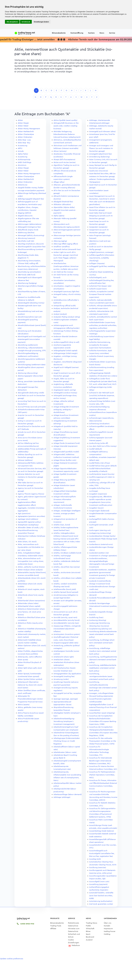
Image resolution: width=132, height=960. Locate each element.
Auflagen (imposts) (97, 263)
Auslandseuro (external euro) (101, 544)
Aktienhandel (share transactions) (31, 600)
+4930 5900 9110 (26, 924)
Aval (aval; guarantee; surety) (101, 904)
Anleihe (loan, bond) (62, 525)
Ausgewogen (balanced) (99, 511)
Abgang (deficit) (24, 213)
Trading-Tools (55, 926)
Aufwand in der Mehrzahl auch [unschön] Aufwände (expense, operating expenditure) (102, 395)
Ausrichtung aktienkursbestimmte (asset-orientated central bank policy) (103, 634)
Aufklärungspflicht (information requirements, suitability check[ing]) (101, 258)
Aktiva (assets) (23, 704)
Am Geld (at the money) (63, 272)
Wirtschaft (90, 928)
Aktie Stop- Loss (24, 140)
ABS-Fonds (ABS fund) (26, 275)
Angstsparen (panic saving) (65, 390)
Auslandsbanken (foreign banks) (102, 536)
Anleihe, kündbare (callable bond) (67, 553)
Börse (88, 931)
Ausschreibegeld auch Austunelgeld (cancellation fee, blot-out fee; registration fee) (101, 853)
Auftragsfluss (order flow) (99, 379)
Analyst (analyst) (60, 314)
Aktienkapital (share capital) (29, 606)
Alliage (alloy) (59, 182)
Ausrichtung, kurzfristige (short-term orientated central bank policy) (102, 642)
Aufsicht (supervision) (98, 289)
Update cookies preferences (11, 958)
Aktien (20, 120)
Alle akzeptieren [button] (12, 22)
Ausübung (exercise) (97, 867)
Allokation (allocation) (62, 204)
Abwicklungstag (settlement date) (31, 364)
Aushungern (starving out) (100, 530)
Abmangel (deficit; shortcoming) (31, 235)
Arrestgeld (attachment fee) (100, 154)
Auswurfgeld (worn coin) (99, 881)
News (102, 33)
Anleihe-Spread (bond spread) (66, 592)
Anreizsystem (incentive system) (67, 634)
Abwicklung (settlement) (28, 345)
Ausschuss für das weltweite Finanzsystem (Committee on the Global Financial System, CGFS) (102, 741)
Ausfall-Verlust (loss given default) (103, 466)
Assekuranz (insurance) (98, 171)
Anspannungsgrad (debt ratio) (66, 643)
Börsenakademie (59, 33)
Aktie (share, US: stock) (27, 541)
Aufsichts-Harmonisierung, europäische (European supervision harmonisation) (100, 345)
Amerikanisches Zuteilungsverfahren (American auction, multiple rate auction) (66, 266)
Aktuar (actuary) (60, 151)
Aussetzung (22, 145)
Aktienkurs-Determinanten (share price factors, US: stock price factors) (31, 611)
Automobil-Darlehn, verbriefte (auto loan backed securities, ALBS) (101, 895)
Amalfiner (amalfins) (62, 246)
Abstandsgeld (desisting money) (31, 303)
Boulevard (90, 937)
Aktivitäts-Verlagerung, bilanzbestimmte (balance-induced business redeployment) (67, 134)
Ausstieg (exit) (95, 859)
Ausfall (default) (95, 449)
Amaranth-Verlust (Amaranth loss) (67, 249)
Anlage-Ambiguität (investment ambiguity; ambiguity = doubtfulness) (66, 409)
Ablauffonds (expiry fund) (28, 230)
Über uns (107, 923)
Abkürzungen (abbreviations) (29, 224)
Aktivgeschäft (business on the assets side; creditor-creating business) (66, 125)
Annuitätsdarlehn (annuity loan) (66, 623)
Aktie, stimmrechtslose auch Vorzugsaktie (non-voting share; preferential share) (31, 561)
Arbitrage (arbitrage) (62, 797)
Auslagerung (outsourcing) (100, 533)
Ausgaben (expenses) (98, 494)
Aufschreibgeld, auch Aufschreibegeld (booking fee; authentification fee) (101, 280)
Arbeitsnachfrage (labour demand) (68, 794)
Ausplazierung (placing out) (100, 629)
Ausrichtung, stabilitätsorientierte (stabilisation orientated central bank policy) (102, 668)
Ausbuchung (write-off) (98, 443)
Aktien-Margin (23, 168)
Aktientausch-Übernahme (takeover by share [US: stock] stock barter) (30, 684)
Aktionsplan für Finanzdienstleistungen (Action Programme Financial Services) (30, 699)
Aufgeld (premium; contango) (101, 252)
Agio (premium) (24, 513)
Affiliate (53, 928)
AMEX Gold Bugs (24, 162)
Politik (88, 926)
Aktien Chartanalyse (26, 134)
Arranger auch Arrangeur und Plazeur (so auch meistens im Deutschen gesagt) (101, 148)
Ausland (89, 940)
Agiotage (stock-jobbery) (28, 519)
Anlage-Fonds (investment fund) (67, 443)
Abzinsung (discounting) (28, 373)
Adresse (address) (25, 460)
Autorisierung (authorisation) (100, 901)
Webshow (76, 945)
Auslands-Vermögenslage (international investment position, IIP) (103, 606)
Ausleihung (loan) (96, 617)
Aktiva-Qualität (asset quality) (65, 120)
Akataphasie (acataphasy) (28, 525)
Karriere (91, 33)
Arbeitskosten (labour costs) (65, 752)
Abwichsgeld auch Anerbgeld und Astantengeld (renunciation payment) (32, 339)
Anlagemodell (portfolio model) (66, 452)
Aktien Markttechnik (26, 131)
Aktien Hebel (23, 126)
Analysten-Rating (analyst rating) (67, 317)
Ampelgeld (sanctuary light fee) (66, 291)
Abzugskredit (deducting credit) (31, 393)
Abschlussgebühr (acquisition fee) (31, 246)
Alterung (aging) (60, 241)
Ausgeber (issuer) (96, 508)
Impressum (108, 928)
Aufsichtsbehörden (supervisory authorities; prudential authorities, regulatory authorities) (103, 325)
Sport (88, 934)
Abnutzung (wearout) (26, 238)
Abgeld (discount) (25, 216)
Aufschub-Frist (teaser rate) (100, 286)
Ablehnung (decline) (26, 232)
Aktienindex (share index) (28, 603)
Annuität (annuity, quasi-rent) (65, 617)
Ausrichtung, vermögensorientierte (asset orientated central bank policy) (101, 676)
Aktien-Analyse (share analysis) (30, 570)
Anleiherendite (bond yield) (65, 589)
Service (112, 33)
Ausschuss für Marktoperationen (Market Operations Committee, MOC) (102, 774)
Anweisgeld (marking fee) (64, 676)
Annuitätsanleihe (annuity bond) (67, 620)
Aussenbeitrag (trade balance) (101, 831)
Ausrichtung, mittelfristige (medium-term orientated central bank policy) (102, 651)
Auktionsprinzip (24, 159)
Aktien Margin (23, 123)
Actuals (21, 151)
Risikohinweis (73, 923)
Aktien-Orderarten (25, 182)
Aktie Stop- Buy (24, 143)
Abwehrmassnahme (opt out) (30, 317)
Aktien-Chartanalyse (26, 176)
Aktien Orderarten (25, 137)
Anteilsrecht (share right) (64, 657)
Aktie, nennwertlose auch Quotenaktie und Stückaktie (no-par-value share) (31, 547)
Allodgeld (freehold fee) (63, 202)
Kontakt (107, 926)
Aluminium (22, 165)
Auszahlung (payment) (98, 884)
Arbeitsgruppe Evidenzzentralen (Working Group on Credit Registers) (67, 741)
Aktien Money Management (29, 128)
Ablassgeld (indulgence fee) (29, 227)
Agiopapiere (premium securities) (31, 516)
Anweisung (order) (61, 679)
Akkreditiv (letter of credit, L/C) (30, 527)
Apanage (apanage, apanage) (66, 699)
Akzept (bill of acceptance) (64, 159)
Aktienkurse (22, 185)
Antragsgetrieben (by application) (67, 674)
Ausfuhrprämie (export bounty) (101, 474)
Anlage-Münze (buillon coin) (65, 460)
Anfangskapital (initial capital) (65, 350)
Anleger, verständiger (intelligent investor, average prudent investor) (67, 513)
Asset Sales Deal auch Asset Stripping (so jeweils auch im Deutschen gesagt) (101, 215)
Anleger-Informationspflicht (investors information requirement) (65, 499)
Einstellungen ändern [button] (41, 22)
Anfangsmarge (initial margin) (66, 353)
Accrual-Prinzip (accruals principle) (32, 407)
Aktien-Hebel (23, 171)
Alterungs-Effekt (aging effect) (66, 244)
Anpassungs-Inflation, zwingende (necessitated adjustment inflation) (67, 628)
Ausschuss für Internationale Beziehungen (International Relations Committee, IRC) (100, 760)
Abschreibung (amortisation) (29, 272)
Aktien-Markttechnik (26, 179)
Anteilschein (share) (62, 659)
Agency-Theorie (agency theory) (31, 494)
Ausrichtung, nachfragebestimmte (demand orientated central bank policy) (103, 659)
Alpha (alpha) (59, 216)
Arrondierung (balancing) (99, 157)
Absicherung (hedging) (27, 283)
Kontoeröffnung (77, 33)
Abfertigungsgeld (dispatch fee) (31, 199)
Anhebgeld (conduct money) (65, 393)
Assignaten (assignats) (98, 227)
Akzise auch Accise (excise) (65, 162)
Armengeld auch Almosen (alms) (102, 131)
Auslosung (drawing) (97, 620)
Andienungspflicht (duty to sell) (66, 342)
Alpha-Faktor (23, 154)
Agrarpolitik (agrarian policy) (29, 522)
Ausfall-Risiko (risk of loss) (99, 463)
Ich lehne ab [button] (26, 22)
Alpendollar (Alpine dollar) (64, 207)
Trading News (91, 923)
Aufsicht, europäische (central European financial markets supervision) (101, 294)
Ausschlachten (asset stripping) (102, 713)
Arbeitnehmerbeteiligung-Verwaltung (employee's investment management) (64, 721)
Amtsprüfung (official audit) (65, 305)
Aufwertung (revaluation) (99, 423)
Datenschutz (73, 926)
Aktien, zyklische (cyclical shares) (31, 567)
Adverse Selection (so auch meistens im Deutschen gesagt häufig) (30, 477)
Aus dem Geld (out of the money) (103, 446)
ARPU (20, 148)
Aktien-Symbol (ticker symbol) (30, 679)
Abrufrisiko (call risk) (26, 241)
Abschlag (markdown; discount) (31, 244)
